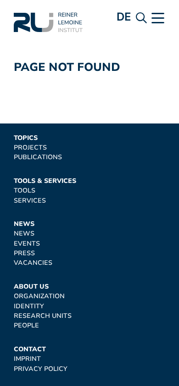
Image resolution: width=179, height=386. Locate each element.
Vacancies (33, 262)
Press (24, 253)
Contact (30, 349)
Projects (30, 147)
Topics (26, 137)
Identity (29, 306)
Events (27, 243)
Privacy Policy (40, 368)
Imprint (27, 358)
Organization (39, 296)
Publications (38, 157)
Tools (24, 190)
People (26, 325)
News (24, 223)
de (124, 16)
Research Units (43, 315)
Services (30, 200)
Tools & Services (45, 180)
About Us (31, 286)
